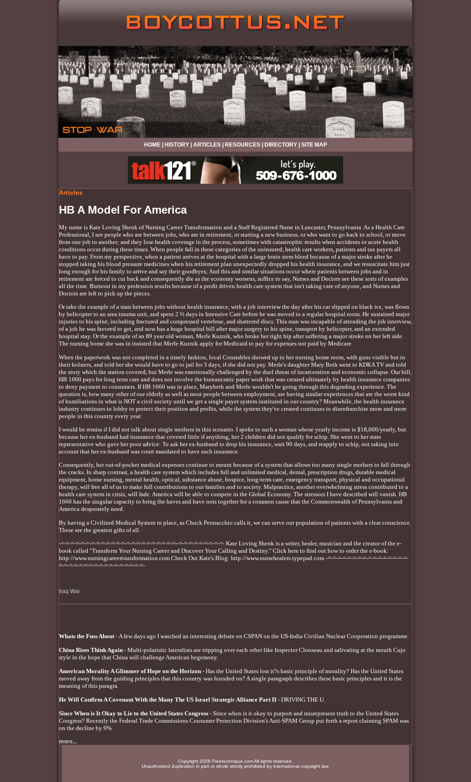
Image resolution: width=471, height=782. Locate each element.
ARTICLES (207, 145)
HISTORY (177, 145)
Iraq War (69, 591)
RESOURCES (242, 145)
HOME (152, 145)
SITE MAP (314, 145)
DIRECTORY (280, 145)
